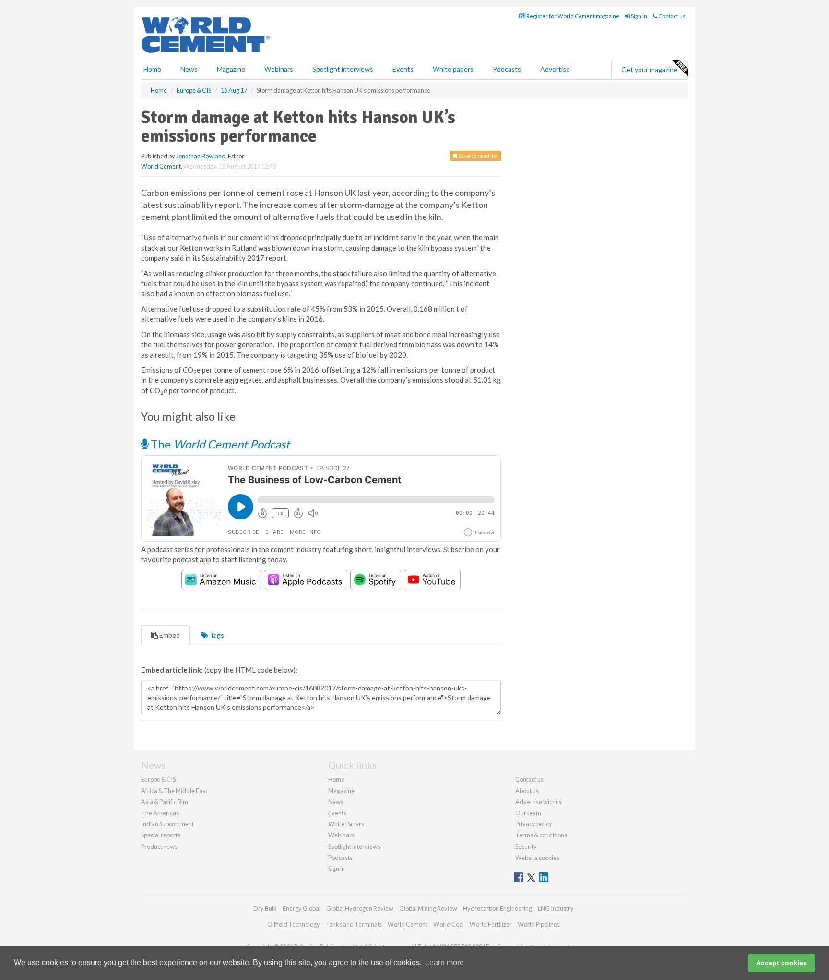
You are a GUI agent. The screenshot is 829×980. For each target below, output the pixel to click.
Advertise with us (538, 802)
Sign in (638, 16)
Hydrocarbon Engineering (497, 908)
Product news (159, 846)
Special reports (160, 835)
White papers (453, 69)
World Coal (448, 924)
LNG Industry (556, 908)
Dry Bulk (265, 908)
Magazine (231, 69)
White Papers (346, 824)
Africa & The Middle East (174, 791)
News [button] (189, 69)
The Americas (160, 813)
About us (527, 791)
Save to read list (477, 155)
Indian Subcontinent (167, 824)
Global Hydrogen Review (359, 908)
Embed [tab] (169, 635)
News (335, 802)
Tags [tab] (216, 635)
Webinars (278, 69)
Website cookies (537, 857)
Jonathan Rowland (200, 156)
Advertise (555, 69)
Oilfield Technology (293, 924)
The (219, 444)
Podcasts (507, 69)
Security (526, 846)
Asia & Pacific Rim (164, 802)
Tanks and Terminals (354, 924)
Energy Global (301, 908)
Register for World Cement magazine (572, 16)
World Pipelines (539, 924)
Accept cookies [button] (781, 963)
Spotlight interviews (342, 69)
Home (152, 69)
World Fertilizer (491, 924)
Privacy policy (533, 824)
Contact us (671, 16)
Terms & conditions (541, 835)
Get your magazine (649, 69)
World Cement (161, 166)
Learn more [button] (444, 962)
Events (403, 69)
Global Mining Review (428, 908)
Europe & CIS (158, 779)
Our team (528, 813)
